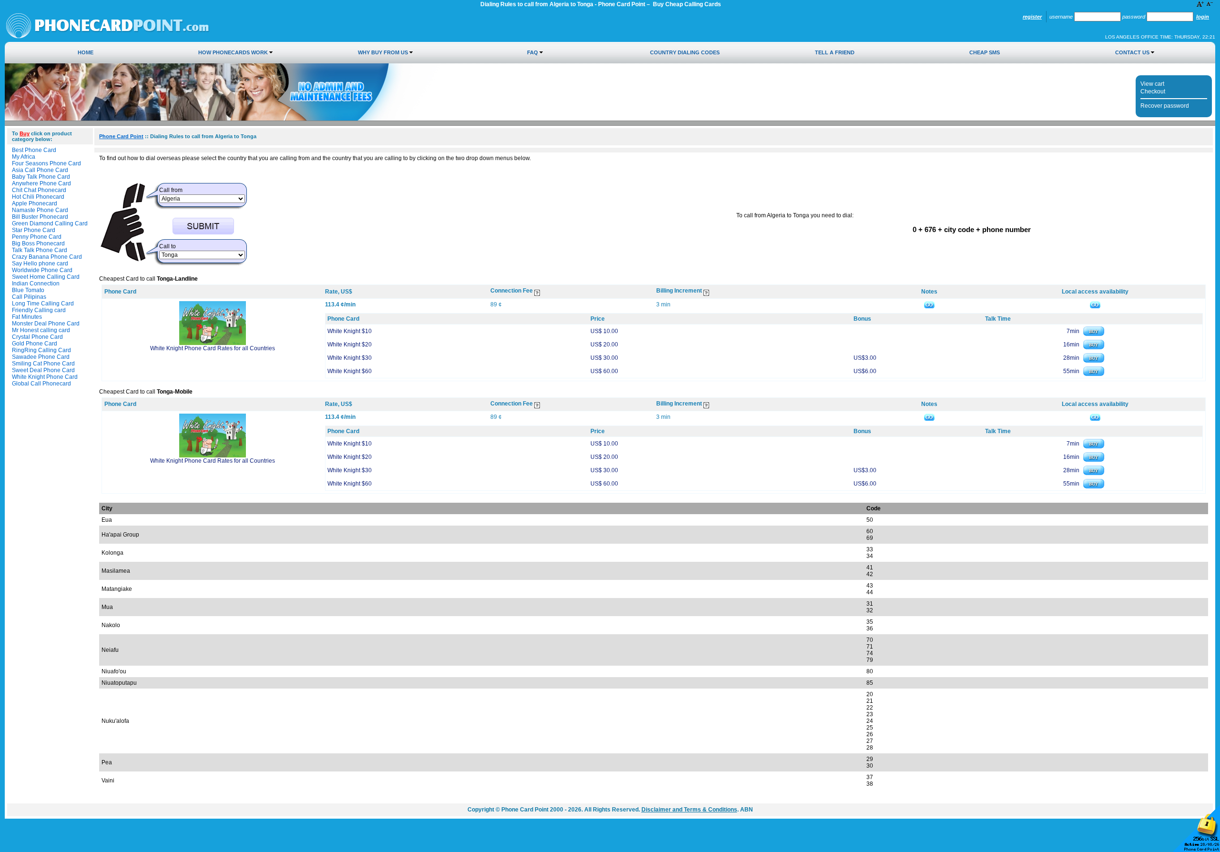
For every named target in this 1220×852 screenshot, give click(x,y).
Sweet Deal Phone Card (43, 370)
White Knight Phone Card (45, 377)
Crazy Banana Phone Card (47, 257)
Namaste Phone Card (40, 210)
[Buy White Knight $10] (1093, 334)
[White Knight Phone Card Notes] (929, 304)
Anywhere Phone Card (41, 183)
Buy (25, 133)
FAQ (532, 52)
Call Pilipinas (29, 297)
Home (85, 52)
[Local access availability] (1095, 304)
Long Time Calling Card (43, 303)
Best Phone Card (34, 150)
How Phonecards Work (233, 52)
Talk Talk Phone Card (39, 250)
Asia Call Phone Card (40, 170)
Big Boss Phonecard (38, 243)
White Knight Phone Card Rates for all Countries (212, 348)
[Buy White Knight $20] (1093, 347)
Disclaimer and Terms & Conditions (689, 809)
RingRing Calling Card (41, 350)
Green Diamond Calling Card (50, 223)
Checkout (1152, 91)
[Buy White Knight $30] (1093, 360)
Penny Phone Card (36, 236)
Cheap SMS (984, 52)
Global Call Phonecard (41, 383)
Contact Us (1132, 52)
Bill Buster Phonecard (40, 216)
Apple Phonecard (34, 203)
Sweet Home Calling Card (46, 277)
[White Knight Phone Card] (212, 343)
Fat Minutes (27, 317)
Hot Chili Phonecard (38, 196)
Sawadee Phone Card (41, 357)
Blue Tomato (28, 290)
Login (1202, 17)
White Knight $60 (349, 371)
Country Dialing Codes (685, 52)
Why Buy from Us (383, 52)
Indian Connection (36, 283)
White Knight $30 (349, 358)
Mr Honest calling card (41, 330)
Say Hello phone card (40, 263)
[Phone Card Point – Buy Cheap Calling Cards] (108, 36)
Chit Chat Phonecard (39, 190)
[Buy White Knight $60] (1093, 374)
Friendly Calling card (39, 310)
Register (1032, 17)
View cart (1152, 84)
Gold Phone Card (34, 343)
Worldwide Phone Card (42, 270)
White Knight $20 (349, 344)
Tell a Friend (834, 52)
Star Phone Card (33, 230)
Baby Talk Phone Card (41, 176)
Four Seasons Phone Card (46, 163)
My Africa (23, 156)
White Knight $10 (349, 331)
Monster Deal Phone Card (46, 323)
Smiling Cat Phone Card (43, 363)
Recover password (1164, 105)
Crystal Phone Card (37, 337)
